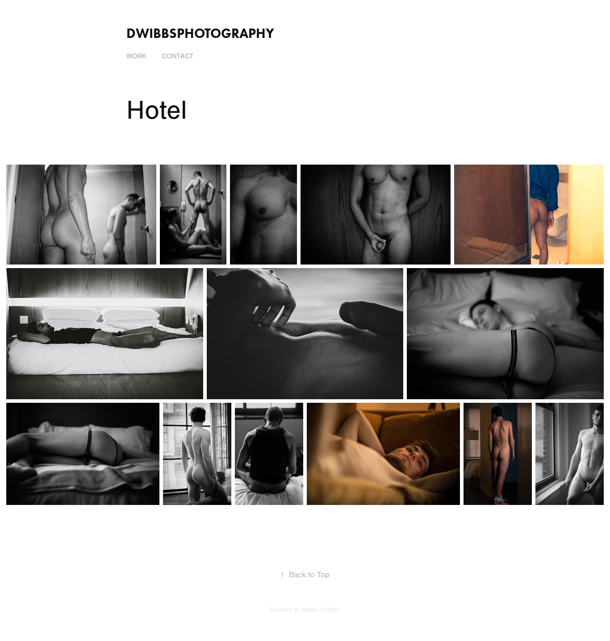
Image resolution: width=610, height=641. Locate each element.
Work (136, 56)
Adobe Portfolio (320, 610)
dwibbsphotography (200, 33)
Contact (178, 56)
